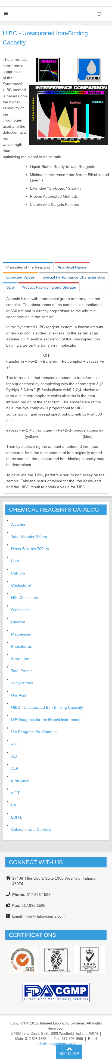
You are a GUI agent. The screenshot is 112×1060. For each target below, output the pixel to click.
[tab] (28, 267)
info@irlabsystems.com (56, 1044)
